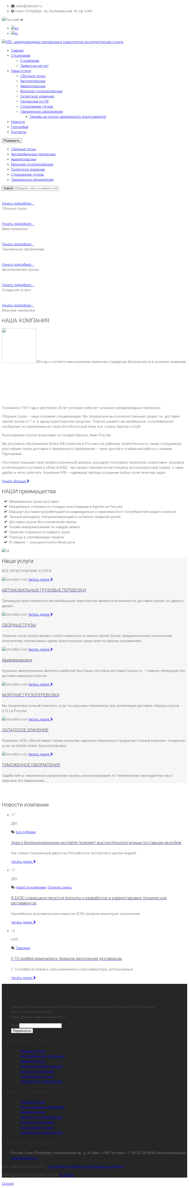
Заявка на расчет (34, 66)
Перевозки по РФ (34, 101)
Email (15, 1025)
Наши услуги (21, 71)
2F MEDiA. (66, 1175)
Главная (17, 50)
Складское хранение (37, 96)
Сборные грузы (32, 76)
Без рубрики (26, 832)
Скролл (8, 1184)
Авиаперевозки (32, 86)
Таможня (23, 948)
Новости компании (31, 887)
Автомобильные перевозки (33, 154)
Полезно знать (60, 887)
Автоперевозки (32, 81)
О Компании (20, 55)
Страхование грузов (36, 106)
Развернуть (12, 140)
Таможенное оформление (41, 111)
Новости (18, 122)
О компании (29, 61)
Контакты (19, 132)
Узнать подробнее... (18, 203)
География (19, 127)
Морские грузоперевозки (41, 91)
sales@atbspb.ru (24, 1158)
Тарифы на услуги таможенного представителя (68, 117)
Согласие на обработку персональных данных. (86, 1166)
